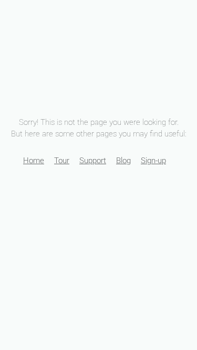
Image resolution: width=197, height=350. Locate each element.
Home (33, 160)
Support (92, 160)
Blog (123, 160)
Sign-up (153, 160)
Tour (61, 160)
